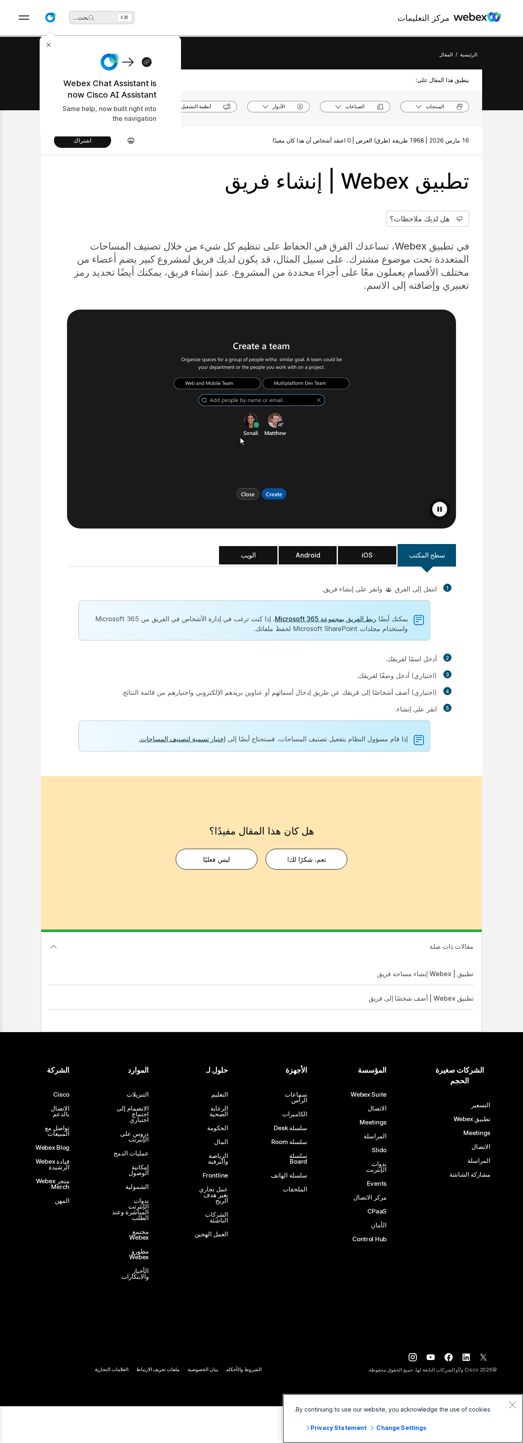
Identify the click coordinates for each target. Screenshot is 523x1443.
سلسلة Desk (290, 1128)
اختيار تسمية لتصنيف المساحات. (182, 739)
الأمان (379, 1225)
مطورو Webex (139, 1254)
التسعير (480, 1105)
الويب (248, 555)
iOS (367, 555)
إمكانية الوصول (139, 1170)
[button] (50, 17)
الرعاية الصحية (219, 1111)
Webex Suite (369, 1094)
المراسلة (478, 1161)
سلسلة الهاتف (289, 1175)
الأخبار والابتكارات (135, 1274)
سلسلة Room (289, 1142)
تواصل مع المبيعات (57, 1131)
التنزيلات (138, 1094)
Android (307, 555)
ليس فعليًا (216, 859)
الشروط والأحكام (244, 1369)
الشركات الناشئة (216, 1217)
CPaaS (377, 1211)
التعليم (219, 1094)
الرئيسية (468, 54)
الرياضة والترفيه (218, 1158)
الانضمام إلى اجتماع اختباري (132, 1114)
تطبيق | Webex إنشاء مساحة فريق (425, 974)
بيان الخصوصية (203, 1369)
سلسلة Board (298, 1158)
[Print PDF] (126, 140)
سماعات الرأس (296, 1097)
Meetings (476, 1133)
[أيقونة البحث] (91, 18)
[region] (403, 1418)
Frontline (215, 1175)
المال (221, 1142)
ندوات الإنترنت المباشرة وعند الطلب (130, 1209)
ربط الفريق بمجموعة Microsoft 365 (325, 619)
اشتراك (83, 140)
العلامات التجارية (112, 1369)
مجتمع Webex (139, 1234)
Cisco (61, 1094)
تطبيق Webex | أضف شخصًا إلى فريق (421, 998)
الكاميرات (294, 1114)
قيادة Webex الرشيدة (52, 1164)
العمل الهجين (211, 1234)
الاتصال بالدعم (60, 1111)
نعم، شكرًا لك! (306, 859)
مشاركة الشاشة (469, 1175)
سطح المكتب (427, 555)
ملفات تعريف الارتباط (158, 1369)
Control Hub (369, 1239)
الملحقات (295, 1189)
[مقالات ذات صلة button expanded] (53, 947)
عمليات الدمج (131, 1153)
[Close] (512, 1405)
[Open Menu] (23, 17)
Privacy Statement (339, 1427)
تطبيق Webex (472, 1119)
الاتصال (481, 1147)
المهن (62, 1201)
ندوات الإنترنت (376, 1167)
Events (377, 1184)
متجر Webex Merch (52, 1184)
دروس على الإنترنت (134, 1136)
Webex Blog (52, 1148)
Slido (379, 1150)
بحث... (81, 17)
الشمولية (137, 1187)
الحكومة (217, 1128)
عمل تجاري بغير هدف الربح (213, 1195)
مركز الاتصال (370, 1197)
